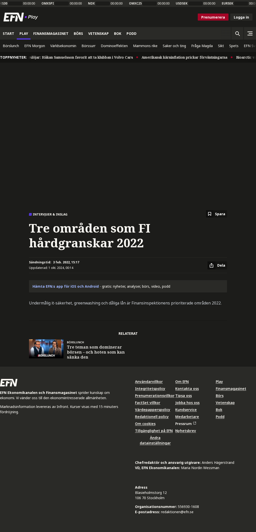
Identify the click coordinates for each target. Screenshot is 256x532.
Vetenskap (225, 402)
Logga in (241, 17)
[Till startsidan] (22, 17)
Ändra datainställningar (155, 440)
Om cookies (145, 423)
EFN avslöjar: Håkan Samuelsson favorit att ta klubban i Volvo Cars (71, 57)
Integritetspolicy (150, 388)
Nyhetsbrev (185, 430)
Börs (220, 395)
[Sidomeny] (250, 33)
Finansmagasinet (231, 388)
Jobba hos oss (187, 402)
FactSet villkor (147, 402)
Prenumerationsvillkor (154, 395)
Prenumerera (213, 17)
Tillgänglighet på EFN (154, 430)
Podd (220, 416)
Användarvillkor (149, 381)
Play (219, 381)
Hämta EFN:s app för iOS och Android (65, 286)
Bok (219, 409)
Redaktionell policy (152, 416)
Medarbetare (187, 416)
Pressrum (183, 423)
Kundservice (186, 409)
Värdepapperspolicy (152, 409)
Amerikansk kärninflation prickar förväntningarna (181, 57)
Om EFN (182, 381)
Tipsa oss (183, 395)
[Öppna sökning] (237, 33)
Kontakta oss (187, 388)
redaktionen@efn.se (177, 511)
